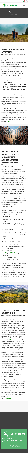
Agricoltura (16, 165)
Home (12, 14)
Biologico (22, 165)
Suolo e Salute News (18, 54)
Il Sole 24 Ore (8, 280)
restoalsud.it (8, 398)
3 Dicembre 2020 (7, 54)
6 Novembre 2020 (7, 315)
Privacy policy (5, 441)
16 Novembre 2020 (7, 165)
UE (12, 166)
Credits (10, 441)
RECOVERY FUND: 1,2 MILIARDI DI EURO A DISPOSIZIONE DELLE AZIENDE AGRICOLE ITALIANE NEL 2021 (10, 157)
